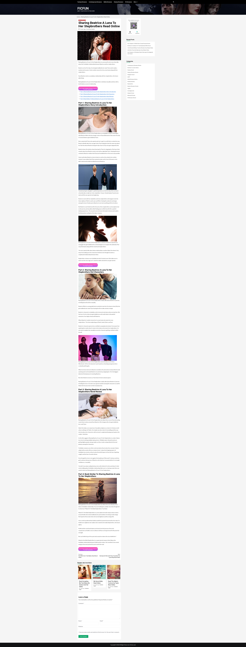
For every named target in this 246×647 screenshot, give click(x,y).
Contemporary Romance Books (134, 65)
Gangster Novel (130, 74)
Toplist (128, 88)
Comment (81, 603)
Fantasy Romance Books (132, 72)
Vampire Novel (130, 93)
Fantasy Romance (82, 2)
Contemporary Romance (95, 2)
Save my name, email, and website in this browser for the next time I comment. (99, 632)
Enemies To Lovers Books (133, 67)
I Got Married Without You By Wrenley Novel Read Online (140, 47)
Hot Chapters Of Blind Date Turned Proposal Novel (138, 43)
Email (101, 621)
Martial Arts (130, 83)
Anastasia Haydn (90, 29)
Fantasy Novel (130, 70)
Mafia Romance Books (132, 79)
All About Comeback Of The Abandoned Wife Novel (139, 45)
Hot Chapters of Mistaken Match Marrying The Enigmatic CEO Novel (140, 53)
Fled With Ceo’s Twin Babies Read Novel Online (88, 556)
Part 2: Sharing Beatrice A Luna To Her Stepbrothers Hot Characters (97, 94)
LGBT (128, 76)
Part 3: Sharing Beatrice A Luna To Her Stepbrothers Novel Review (97, 96)
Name (80, 621)
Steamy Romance (118, 2)
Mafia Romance (108, 2)
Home (78, 17)
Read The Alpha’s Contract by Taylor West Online (113, 583)
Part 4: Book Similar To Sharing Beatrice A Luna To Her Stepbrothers (97, 98)
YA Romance (128, 2)
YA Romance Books (131, 97)
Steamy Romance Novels (132, 86)
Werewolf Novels (82, 20)
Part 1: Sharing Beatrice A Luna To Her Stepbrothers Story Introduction (98, 91)
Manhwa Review (131, 81)
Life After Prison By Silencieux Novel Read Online (138, 50)
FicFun (83, 8)
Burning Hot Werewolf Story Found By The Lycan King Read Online (110, 556)
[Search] (173, 2)
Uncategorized (130, 90)
